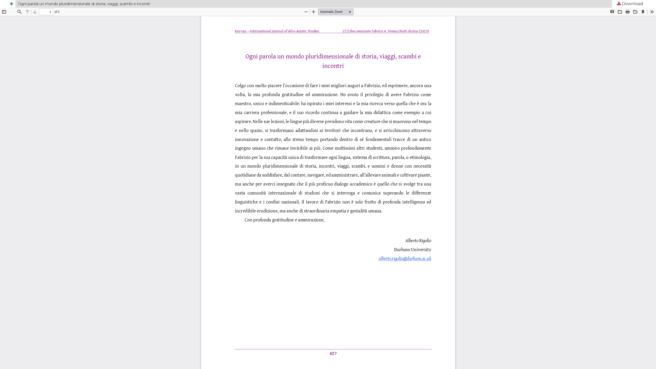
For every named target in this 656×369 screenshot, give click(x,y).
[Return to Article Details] (11, 4)
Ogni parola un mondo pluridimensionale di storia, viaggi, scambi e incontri (84, 4)
